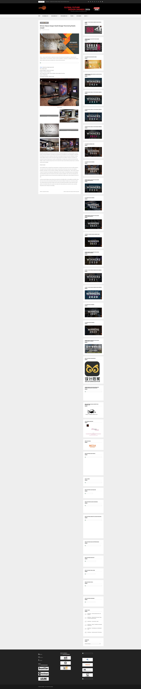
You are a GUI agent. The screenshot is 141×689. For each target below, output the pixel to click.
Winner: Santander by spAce (44, 191)
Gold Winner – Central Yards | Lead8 (51, 1)
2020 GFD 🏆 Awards (44, 22)
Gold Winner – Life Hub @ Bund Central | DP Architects (94, 614)
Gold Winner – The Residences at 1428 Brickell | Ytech (94, 629)
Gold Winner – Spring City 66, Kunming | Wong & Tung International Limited (94, 618)
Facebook (40, 660)
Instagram (41, 657)
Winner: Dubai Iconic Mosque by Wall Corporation (71, 191)
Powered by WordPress (41, 686)
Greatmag (48, 686)
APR (40, 29)
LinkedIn (41, 654)
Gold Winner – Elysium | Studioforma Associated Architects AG (94, 625)
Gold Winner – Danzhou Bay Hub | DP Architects (94, 632)
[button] (88, 1)
